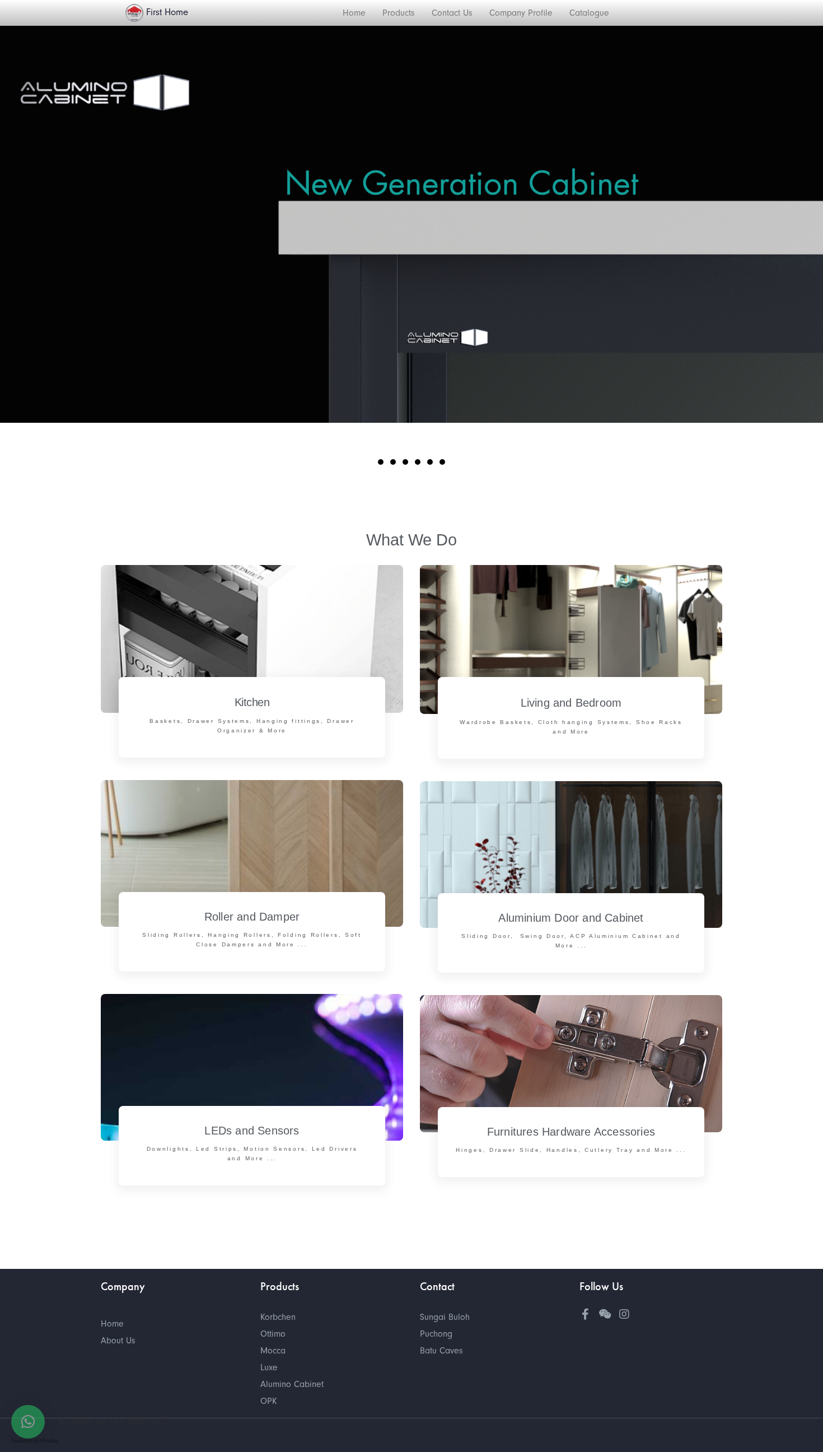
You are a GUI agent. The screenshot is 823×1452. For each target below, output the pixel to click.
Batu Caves (441, 1351)
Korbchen (278, 1317)
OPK (268, 1401)
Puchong (436, 1334)
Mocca (273, 1351)
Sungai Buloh (445, 1317)
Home (112, 1324)
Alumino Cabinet (292, 1384)
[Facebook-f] (585, 1314)
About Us (118, 1341)
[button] (381, 462)
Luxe (269, 1367)
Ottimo (273, 1334)
